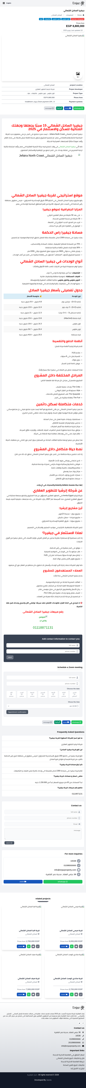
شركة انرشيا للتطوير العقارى (45, 89)
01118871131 (43, 627)
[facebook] (83, 1023)
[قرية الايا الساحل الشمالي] (21, 916)
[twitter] (79, 1023)
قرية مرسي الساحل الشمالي (71, 930)
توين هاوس (56, 19)
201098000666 (74, 1043)
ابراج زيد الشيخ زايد (77, 1068)
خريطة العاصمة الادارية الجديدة (72, 1062)
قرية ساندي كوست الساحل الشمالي (68, 978)
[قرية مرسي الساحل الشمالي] (64, 916)
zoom (63, 946)
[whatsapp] (72, 946)
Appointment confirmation (17, 712)
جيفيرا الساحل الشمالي (67, 147)
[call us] (81, 946)
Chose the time (74, 702)
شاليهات (47, 19)
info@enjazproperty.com (71, 1046)
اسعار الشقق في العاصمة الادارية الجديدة (68, 1055)
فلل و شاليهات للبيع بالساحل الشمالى (70, 1058)
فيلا (41, 19)
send (10, 657)
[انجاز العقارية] (48, 3)
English (8, 3)
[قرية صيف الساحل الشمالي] (21, 964)
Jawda (49, 1080)
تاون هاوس (66, 19)
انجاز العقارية (32, 1075)
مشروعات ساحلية (77, 19)
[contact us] (76, 946)
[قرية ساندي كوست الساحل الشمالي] (64, 964)
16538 (78, 1036)
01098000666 (75, 1039)
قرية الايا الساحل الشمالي (29, 930)
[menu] (4, 3)
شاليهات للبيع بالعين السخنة (73, 1065)
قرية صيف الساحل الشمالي (29, 978)
